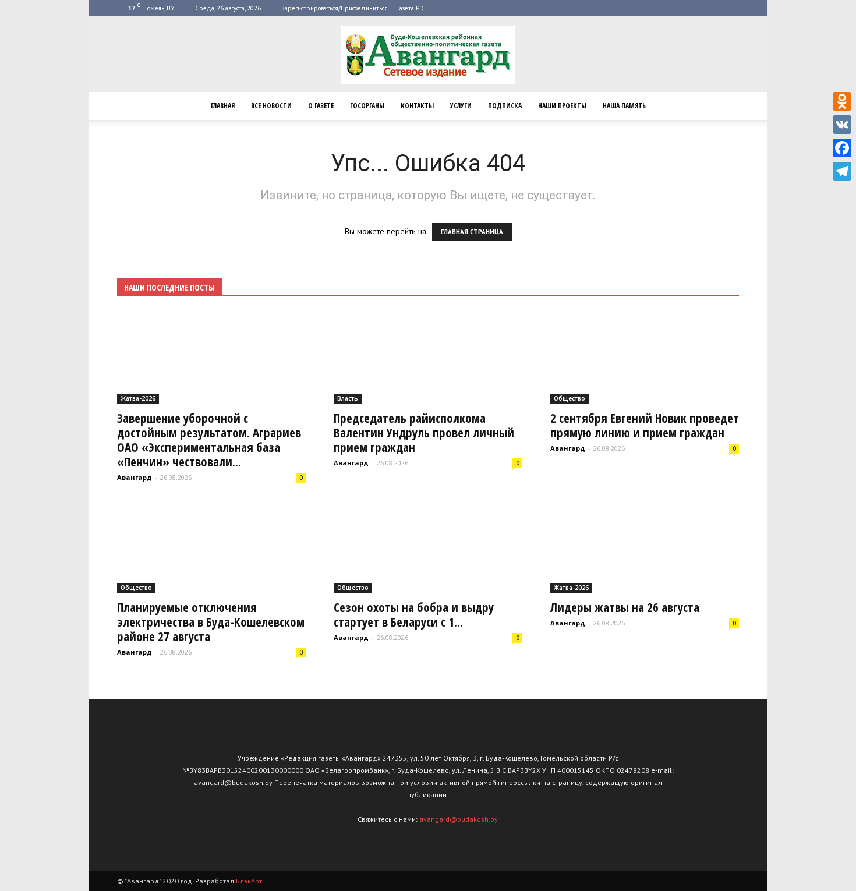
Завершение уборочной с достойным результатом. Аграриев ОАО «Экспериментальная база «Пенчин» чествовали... (209, 440)
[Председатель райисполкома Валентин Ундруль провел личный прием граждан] (428, 357)
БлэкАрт (249, 880)
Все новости (271, 106)
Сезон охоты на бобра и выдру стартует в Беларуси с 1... (414, 614)
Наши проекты (562, 106)
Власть (347, 398)
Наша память (624, 106)
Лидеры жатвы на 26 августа (624, 607)
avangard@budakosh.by (458, 819)
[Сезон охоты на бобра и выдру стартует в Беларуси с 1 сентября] (428, 547)
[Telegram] (842, 171)
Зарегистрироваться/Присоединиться (334, 8)
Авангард (134, 477)
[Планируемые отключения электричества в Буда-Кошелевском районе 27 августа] (211, 547)
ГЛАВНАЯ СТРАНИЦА (472, 232)
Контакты (417, 106)
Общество (569, 398)
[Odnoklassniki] (842, 101)
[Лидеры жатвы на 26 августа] (644, 547)
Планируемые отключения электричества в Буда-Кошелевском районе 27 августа (211, 622)
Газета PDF (412, 8)
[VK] (842, 124)
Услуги (461, 106)
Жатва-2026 (138, 398)
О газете (321, 106)
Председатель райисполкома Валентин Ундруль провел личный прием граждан (424, 432)
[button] (725, 106)
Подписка (505, 106)
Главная (223, 106)
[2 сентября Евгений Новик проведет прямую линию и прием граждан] (644, 357)
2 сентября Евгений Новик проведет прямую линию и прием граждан (644, 425)
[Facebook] (842, 148)
